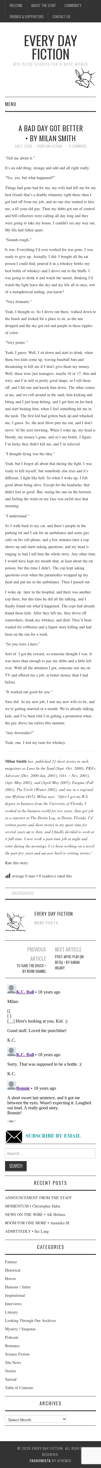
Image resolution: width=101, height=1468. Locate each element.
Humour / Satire (18, 1287)
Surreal (11, 1379)
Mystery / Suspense (20, 1328)
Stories (10, 1370)
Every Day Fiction (50, 47)
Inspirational (15, 1295)
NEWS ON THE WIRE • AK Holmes (35, 1214)
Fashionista (40, 1460)
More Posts (46, 923)
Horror (10, 1278)
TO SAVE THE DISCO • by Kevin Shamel (31, 968)
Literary (11, 1312)
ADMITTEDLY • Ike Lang (27, 1231)
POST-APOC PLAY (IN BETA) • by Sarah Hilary (69, 962)
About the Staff (43, 5)
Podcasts (12, 1337)
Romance (12, 1345)
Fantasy (11, 1261)
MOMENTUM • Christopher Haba (32, 1206)
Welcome (16, 5)
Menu (10, 103)
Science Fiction (17, 1354)
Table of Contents (19, 1387)
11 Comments (77, 146)
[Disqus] (50, 1052)
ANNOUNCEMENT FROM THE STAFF (38, 1197)
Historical (12, 1270)
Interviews (13, 1303)
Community (73, 5)
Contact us (61, 16)
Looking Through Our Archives (30, 1320)
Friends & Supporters (27, 16)
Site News (13, 1362)
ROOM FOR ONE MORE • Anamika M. (37, 1222)
